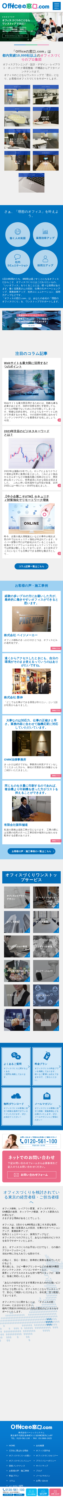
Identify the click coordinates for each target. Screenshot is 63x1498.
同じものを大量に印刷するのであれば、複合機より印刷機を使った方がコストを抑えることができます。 (31, 789)
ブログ (39, 1471)
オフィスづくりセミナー (47, 1455)
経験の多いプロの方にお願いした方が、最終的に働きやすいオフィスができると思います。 (31, 599)
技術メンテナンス (17, 1466)
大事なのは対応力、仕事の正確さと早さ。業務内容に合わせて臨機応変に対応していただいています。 (31, 724)
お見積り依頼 (8, 1494)
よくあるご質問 (16, 1486)
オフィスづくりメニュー (20, 1461)
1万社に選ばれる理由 (18, 1451)
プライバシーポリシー (46, 1461)
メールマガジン (43, 1476)
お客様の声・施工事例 (19, 1471)
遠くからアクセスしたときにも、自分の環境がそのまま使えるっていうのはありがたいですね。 (31, 662)
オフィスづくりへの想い (20, 1455)
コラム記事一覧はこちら (31, 566)
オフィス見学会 (43, 1451)
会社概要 (40, 1446)
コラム (12, 1481)
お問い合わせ (42, 1481)
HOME (12, 1446)
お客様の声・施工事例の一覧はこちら (31, 851)
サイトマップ (42, 1466)
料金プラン (14, 1476)
